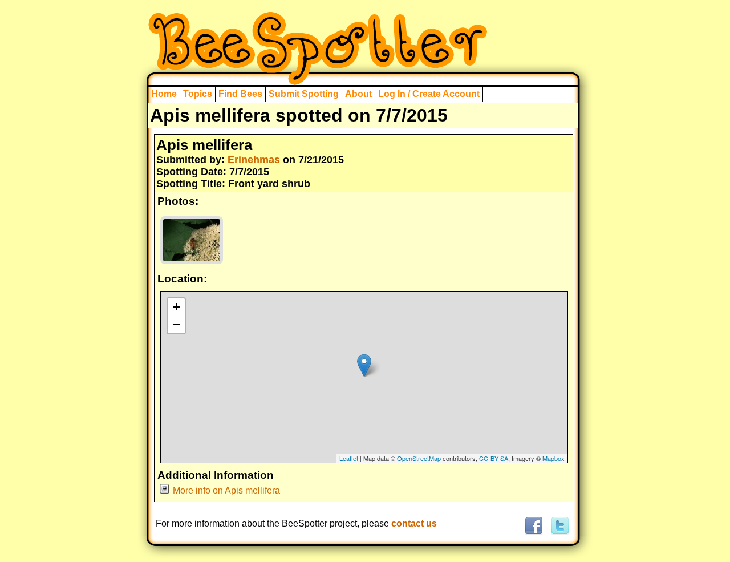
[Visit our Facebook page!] (533, 526)
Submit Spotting (304, 94)
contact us (414, 523)
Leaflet (348, 458)
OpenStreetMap (419, 458)
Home (164, 94)
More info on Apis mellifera (226, 490)
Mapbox (553, 458)
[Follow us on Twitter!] (558, 526)
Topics (197, 94)
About (358, 94)
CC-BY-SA (493, 458)
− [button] (176, 324)
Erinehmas (254, 159)
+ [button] (176, 307)
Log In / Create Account (429, 94)
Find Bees (240, 94)
